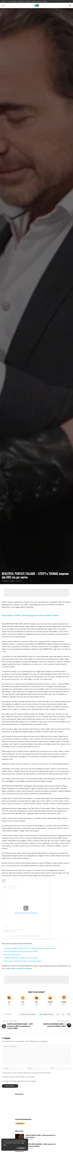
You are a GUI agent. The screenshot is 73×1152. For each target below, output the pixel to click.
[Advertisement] (36, 593)
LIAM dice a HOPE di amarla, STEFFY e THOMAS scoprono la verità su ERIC (30, 948)
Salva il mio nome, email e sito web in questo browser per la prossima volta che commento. (27, 1073)
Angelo (12, 581)
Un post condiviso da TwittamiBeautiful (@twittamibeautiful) (26, 936)
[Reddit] (63, 1014)
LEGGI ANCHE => (30, 615)
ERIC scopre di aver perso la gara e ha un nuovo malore (22, 961)
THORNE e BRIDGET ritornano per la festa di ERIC (21, 958)
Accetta (21, 1148)
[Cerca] (70, 5)
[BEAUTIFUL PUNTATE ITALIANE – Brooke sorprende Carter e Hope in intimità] (19, 1137)
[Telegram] (68, 1014)
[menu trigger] (4, 5)
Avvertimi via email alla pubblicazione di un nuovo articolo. (19, 1081)
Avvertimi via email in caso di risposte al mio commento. (19, 1076)
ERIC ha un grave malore (12, 955)
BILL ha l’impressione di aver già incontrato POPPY (21, 951)
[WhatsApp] (58, 1014)
